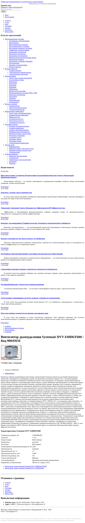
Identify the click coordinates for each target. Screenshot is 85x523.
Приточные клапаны (16, 59)
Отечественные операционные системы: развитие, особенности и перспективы (30, 298)
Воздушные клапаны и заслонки (20, 48)
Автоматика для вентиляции (19, 41)
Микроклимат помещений (14, 111)
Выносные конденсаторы (18, 156)
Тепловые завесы (15, 139)
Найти (3, 11)
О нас (7, 22)
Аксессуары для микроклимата (20, 113)
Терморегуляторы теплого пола (20, 150)
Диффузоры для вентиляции (19, 50)
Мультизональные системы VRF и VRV (23, 93)
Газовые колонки (15, 70)
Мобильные (13, 89)
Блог (6, 24)
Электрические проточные (18, 74)
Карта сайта (9, 31)
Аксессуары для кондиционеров (20, 78)
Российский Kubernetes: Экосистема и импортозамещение (22, 284)
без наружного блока (16, 80)
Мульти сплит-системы (17, 91)
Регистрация (9, 17)
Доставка (8, 26)
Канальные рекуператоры (18, 56)
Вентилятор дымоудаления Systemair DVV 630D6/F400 (24, 468)
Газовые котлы (14, 106)
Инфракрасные (14, 147)
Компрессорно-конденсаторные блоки (22, 57)
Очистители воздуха (16, 121)
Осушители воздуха (16, 119)
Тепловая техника (11, 124)
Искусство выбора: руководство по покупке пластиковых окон (24, 313)
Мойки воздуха (14, 117)
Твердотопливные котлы (18, 108)
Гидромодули (14, 158)
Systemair (8, 332)
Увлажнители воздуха (17, 122)
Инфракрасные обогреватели (19, 132)
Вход (6, 15)
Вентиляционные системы (14, 39)
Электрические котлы (17, 109)
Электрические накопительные (20, 72)
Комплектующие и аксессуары (20, 134)
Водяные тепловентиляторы (19, 126)
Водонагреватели (11, 69)
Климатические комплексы (18, 115)
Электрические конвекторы (19, 143)
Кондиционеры (10, 76)
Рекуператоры (14, 63)
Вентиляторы (14, 43)
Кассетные (13, 83)
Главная (8, 20)
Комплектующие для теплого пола (21, 148)
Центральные (14, 102)
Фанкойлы (13, 161)
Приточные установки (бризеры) (20, 61)
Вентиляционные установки (19, 46)
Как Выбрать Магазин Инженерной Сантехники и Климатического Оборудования (32, 254)
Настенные (13, 96)
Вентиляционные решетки (18, 44)
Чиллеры (12, 163)
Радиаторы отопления (17, 135)
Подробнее (5, 187)
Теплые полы (9, 145)
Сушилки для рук (15, 137)
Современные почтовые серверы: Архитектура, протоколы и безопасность (29, 269)
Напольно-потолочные (17, 95)
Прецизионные (14, 100)
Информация (9, 373)
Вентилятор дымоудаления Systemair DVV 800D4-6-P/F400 (26, 466)
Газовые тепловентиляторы (19, 130)
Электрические (14, 152)
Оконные (12, 98)
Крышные (12, 87)
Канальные (13, 82)
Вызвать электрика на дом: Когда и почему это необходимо (23, 238)
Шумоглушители (15, 67)
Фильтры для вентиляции (18, 65)
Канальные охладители (17, 54)
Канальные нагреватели (17, 52)
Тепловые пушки (15, 141)
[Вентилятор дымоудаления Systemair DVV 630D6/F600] (11, 359)
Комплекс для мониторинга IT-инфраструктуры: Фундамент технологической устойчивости (35, 223)
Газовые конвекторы (16, 128)
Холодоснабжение (11, 154)
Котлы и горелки (11, 104)
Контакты (8, 30)
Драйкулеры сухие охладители (20, 160)
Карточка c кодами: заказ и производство (16, 192)
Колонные (12, 85)
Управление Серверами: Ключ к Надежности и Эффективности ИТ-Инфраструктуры (33, 208)
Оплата (7, 28)
